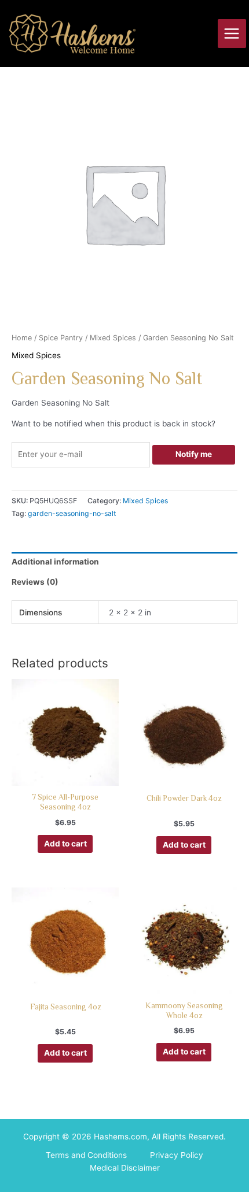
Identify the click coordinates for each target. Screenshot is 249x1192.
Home (22, 337)
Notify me (193, 454)
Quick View (65, 776)
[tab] (124, 562)
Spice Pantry (61, 337)
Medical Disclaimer (125, 1167)
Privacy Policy (176, 1155)
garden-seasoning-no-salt (72, 513)
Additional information (55, 561)
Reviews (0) (35, 581)
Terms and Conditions (86, 1155)
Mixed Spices (113, 337)
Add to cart (65, 843)
